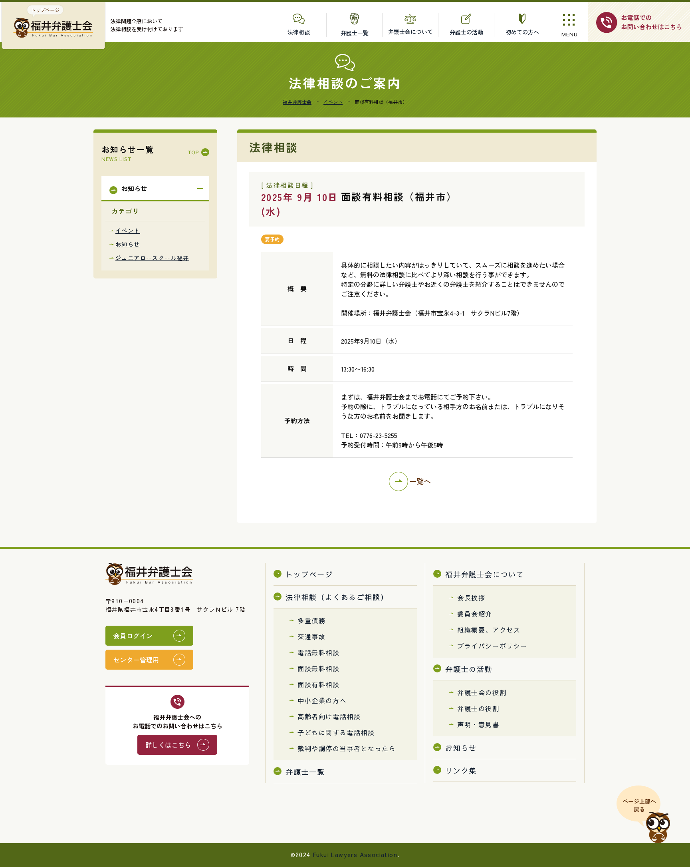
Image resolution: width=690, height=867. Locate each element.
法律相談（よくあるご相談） (337, 597)
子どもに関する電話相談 (336, 732)
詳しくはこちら (168, 745)
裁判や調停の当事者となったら (346, 748)
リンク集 (461, 771)
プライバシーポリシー (492, 645)
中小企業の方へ (322, 700)
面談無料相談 (318, 668)
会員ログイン (133, 635)
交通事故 (311, 636)
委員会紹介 (474, 613)
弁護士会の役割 (481, 692)
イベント (127, 231)
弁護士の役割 (478, 708)
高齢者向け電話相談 (329, 716)
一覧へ (420, 481)
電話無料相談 (318, 652)
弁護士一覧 (305, 772)
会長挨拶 (471, 597)
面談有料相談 (318, 684)
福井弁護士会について (484, 574)
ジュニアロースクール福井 (152, 258)
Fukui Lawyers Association (355, 855)
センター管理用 (136, 659)
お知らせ (127, 244)
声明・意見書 (478, 724)
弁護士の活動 (469, 669)
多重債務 (311, 620)
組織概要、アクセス (488, 629)
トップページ (309, 574)
